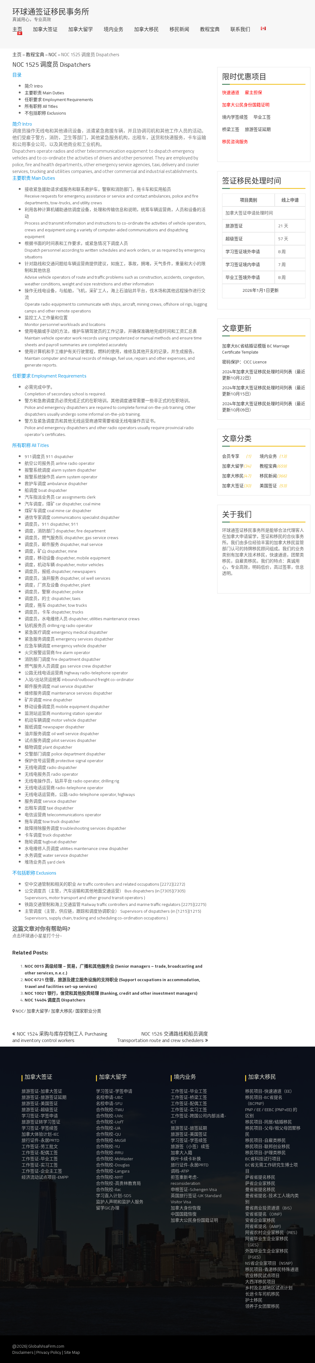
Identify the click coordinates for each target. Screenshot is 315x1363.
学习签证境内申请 (242, 264)
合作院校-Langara (113, 1171)
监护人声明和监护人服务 (119, 1202)
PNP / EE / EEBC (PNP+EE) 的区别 (271, 1112)
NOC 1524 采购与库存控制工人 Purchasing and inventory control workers (59, 1037)
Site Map (72, 1352)
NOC (53, 54)
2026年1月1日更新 (235, 290)
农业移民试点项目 (262, 1275)
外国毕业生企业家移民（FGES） (266, 1254)
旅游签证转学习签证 (41, 1122)
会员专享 (230, 456)
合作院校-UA (108, 1128)
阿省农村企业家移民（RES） (272, 1232)
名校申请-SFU (109, 1103)
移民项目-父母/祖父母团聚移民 (273, 1131)
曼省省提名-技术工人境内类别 (272, 1199)
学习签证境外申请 (242, 252)
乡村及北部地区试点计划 (269, 1288)
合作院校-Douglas (113, 1165)
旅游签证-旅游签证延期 (44, 1097)
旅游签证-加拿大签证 (42, 1091)
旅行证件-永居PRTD (40, 1140)
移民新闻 (179, 29)
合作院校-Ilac (108, 1189)
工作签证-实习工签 (40, 1165)
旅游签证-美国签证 (40, 1103)
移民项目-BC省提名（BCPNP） (263, 1100)
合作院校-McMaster (114, 1159)
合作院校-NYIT (109, 1177)
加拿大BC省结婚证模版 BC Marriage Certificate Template (255, 349)
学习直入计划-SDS (113, 1196)
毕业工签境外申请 (242, 277)
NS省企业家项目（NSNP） (270, 1263)
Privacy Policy (48, 1352)
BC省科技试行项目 (263, 1159)
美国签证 (268, 486)
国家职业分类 (88, 1011)
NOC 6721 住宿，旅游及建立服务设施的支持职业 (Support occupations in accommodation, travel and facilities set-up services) (112, 983)
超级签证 (234, 239)
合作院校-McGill (111, 1140)
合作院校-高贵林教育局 (118, 1183)
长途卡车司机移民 (262, 1294)
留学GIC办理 (107, 1208)
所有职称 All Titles (41, 106)
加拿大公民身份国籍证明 (245, 105)
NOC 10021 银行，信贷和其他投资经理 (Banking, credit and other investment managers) (111, 993)
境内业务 (113, 29)
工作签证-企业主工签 (42, 1171)
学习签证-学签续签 (40, 1128)
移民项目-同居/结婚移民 (268, 1122)
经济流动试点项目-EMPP (45, 1177)
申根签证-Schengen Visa (194, 1189)
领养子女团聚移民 (262, 1306)
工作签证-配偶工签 (40, 1153)
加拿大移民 (146, 29)
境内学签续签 (235, 117)
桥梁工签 (230, 129)
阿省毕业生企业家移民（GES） (266, 1242)
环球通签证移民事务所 (50, 11)
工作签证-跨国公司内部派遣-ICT (198, 1119)
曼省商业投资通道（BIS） (269, 1208)
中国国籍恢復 (184, 1214)
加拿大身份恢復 (186, 1208)
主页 (17, 29)
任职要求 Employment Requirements (59, 100)
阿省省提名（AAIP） (264, 1226)
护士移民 (253, 1300)
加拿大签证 (45, 29)
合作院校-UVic (109, 1116)
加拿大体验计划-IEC (40, 1134)
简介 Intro (34, 86)
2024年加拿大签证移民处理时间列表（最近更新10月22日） (263, 375)
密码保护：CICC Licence (244, 362)
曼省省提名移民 (260, 1189)
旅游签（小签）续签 (190, 1146)
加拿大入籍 (181, 1153)
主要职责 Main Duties (44, 93)
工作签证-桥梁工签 (189, 1097)
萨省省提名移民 (260, 1177)
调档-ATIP (180, 1171)
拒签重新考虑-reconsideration (185, 1180)
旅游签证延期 (258, 129)
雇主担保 (253, 92)
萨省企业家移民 (260, 1183)
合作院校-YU (108, 1146)
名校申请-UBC (109, 1097)
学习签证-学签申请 (40, 1116)
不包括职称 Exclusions (45, 113)
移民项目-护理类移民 (265, 1153)
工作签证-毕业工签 (40, 1159)
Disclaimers (23, 1352)
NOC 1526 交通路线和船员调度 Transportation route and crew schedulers (162, 1037)
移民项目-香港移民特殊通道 (272, 1269)
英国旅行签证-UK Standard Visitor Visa (196, 1199)
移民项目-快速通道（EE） (269, 1091)
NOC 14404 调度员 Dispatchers (55, 1000)
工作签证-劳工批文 (40, 1146)
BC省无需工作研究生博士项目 (271, 1168)
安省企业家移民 (260, 1220)
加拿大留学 (80, 29)
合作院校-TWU (110, 1109)
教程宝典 (210, 29)
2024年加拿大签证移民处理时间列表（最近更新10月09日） (263, 407)
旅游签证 (234, 226)
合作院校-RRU (109, 1153)
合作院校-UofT (110, 1122)
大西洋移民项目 (260, 1282)
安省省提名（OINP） (265, 1214)
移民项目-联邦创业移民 (267, 1146)
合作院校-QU (108, 1134)
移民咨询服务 (235, 142)
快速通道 (230, 92)
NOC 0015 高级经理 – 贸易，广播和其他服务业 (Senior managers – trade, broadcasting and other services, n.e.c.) (113, 969)
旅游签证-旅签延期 (189, 1128)
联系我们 (240, 29)
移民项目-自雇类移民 (265, 1140)
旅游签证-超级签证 (40, 1109)
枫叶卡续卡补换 (186, 1159)
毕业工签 (262, 117)
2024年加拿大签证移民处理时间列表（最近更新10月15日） (263, 391)
